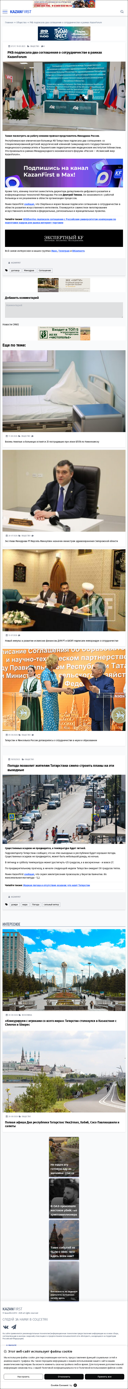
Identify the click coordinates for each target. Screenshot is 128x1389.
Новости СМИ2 (10, 324)
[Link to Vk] (5, 1327)
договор (15, 270)
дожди (14, 904)
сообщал (29, 203)
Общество (21, 22)
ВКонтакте (78, 250)
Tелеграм (63, 250)
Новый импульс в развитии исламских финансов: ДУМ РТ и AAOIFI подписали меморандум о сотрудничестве (61, 640)
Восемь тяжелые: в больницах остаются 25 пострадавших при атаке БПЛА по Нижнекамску (52, 441)
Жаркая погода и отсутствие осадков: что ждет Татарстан (56, 885)
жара (24, 904)
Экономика (27, 1015)
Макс (54, 250)
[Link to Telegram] (14, 1327)
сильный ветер (51, 904)
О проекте (11, 1345)
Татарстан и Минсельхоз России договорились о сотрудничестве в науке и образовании (51, 740)
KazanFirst (15, 262)
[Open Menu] (4, 11)
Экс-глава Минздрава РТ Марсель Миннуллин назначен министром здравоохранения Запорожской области (61, 540)
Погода (35, 904)
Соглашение (45, 270)
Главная (9, 22)
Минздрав (29, 270)
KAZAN (20, 11)
